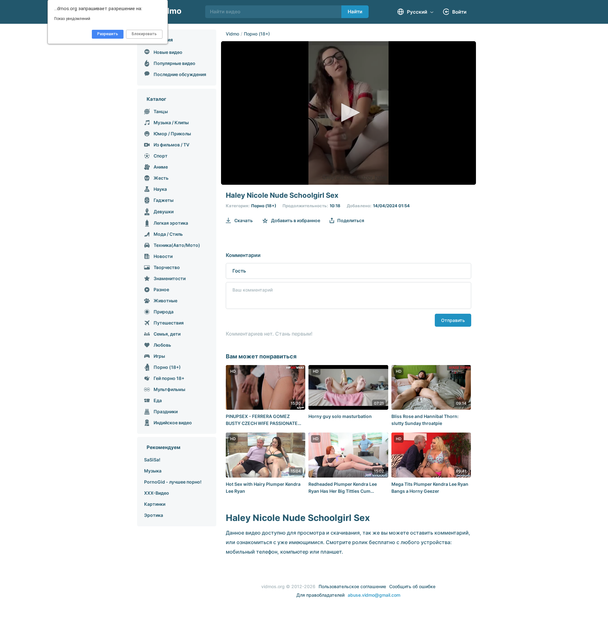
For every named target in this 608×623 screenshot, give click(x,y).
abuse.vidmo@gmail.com (374, 595)
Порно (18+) (257, 33)
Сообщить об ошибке (412, 586)
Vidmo (232, 33)
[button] (348, 112)
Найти (355, 12)
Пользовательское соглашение (352, 586)
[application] (348, 113)
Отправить (453, 320)
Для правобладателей (320, 595)
